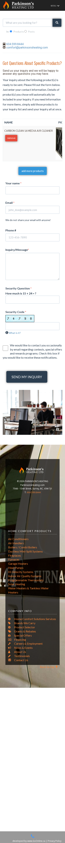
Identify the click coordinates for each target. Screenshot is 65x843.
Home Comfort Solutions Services (35, 619)
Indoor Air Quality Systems (24, 576)
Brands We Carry (24, 623)
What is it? (15, 332)
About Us (20, 651)
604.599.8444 (15, 44)
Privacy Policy (54, 840)
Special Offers (23, 635)
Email (9, 202)
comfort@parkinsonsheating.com (27, 47)
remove (11, 138)
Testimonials (22, 656)
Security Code (15, 312)
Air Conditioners (18, 539)
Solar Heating (16, 584)
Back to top (47, 667)
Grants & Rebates (25, 631)
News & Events (23, 647)
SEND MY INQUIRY (27, 377)
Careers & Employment (28, 643)
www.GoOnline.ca (36, 840)
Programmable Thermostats (26, 580)
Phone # (10, 230)
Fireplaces (14, 555)
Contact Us (21, 660)
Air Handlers (16, 543)
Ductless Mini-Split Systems (25, 551)
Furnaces (13, 559)
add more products (32, 170)
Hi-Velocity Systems (20, 571)
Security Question (18, 288)
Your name (13, 183)
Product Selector (24, 627)
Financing (20, 639)
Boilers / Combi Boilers (22, 547)
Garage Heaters (18, 563)
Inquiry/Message (17, 249)
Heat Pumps (15, 567)
